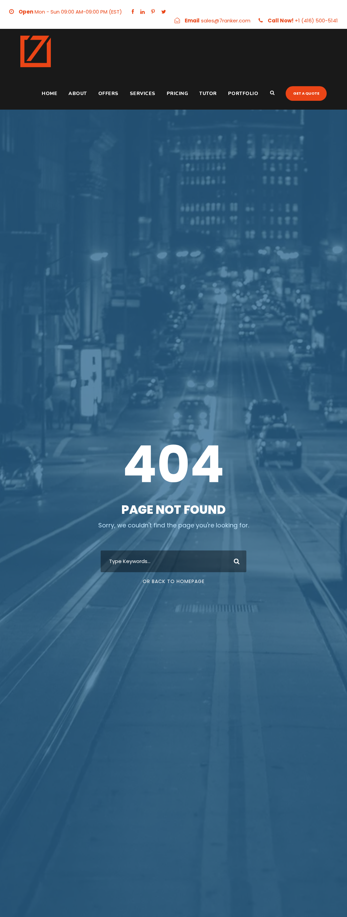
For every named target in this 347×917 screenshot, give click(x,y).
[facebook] (133, 11)
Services (143, 93)
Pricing (177, 93)
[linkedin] (142, 11)
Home (49, 93)
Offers (108, 93)
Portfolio (243, 93)
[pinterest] (153, 11)
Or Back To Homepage (174, 581)
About (77, 93)
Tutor (208, 93)
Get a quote (306, 93)
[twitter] (163, 11)
